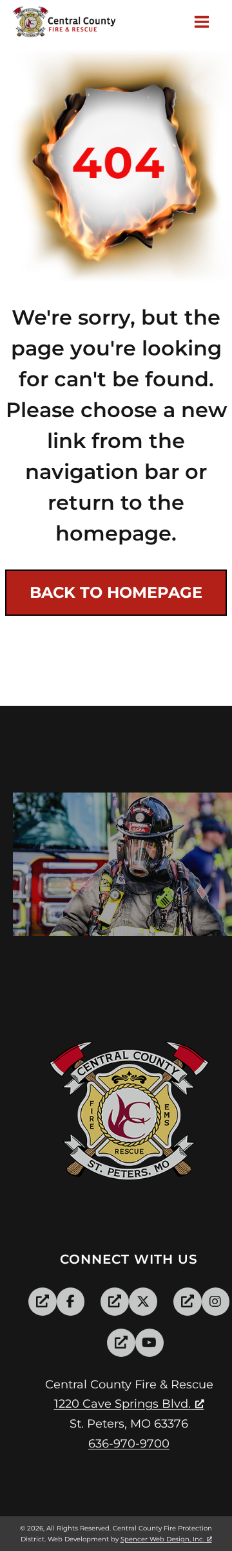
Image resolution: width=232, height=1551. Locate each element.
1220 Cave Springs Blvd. (122, 1404)
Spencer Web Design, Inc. (162, 1539)
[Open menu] (203, 22)
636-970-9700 (128, 1444)
